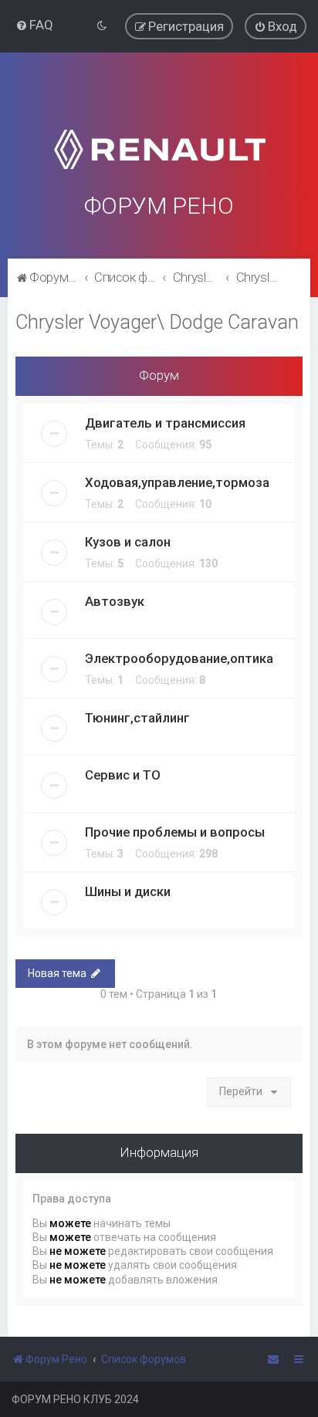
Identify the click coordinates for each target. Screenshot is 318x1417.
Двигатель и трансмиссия (165, 423)
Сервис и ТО (123, 775)
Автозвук (114, 601)
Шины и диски (128, 891)
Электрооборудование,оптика (179, 658)
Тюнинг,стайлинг (137, 717)
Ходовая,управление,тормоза (177, 482)
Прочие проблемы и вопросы (175, 832)
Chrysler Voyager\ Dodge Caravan (157, 322)
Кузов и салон (128, 542)
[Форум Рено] (159, 130)
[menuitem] (34, 24)
